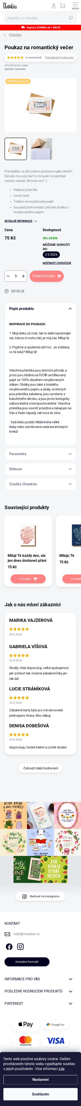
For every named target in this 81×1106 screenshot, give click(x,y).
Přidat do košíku (44, 276)
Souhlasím (40, 1094)
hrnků (13, 431)
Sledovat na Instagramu (44, 896)
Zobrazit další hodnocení (40, 768)
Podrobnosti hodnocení (59, 57)
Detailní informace (18, 221)
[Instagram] (20, 946)
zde (61, 1069)
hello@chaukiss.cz (27, 934)
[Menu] (75, 5)
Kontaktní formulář (27, 961)
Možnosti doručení (57, 263)
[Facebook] (8, 946)
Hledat (71, 18)
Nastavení (40, 1079)
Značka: (15, 69)
